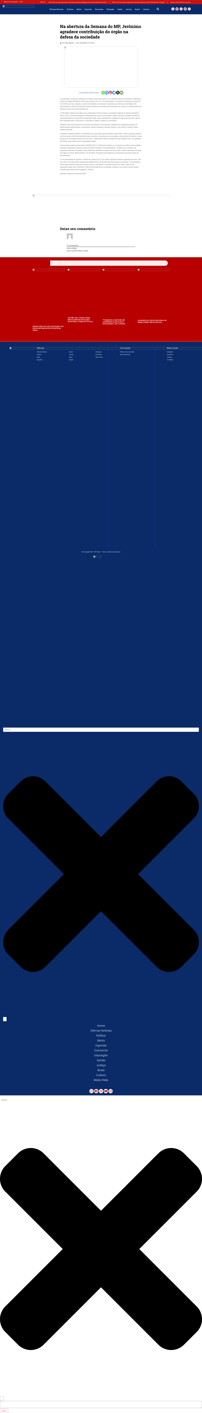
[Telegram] (114, 92)
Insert (4, 1411)
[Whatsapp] (172, 9)
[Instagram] (189, 9)
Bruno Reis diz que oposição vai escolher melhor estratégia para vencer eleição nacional (77, 2)
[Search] (5, 1019)
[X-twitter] (181, 9)
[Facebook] (177, 9)
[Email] (121, 92)
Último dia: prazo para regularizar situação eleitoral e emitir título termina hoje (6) (138, 2)
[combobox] (101, 730)
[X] (118, 92)
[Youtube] (185, 9)
